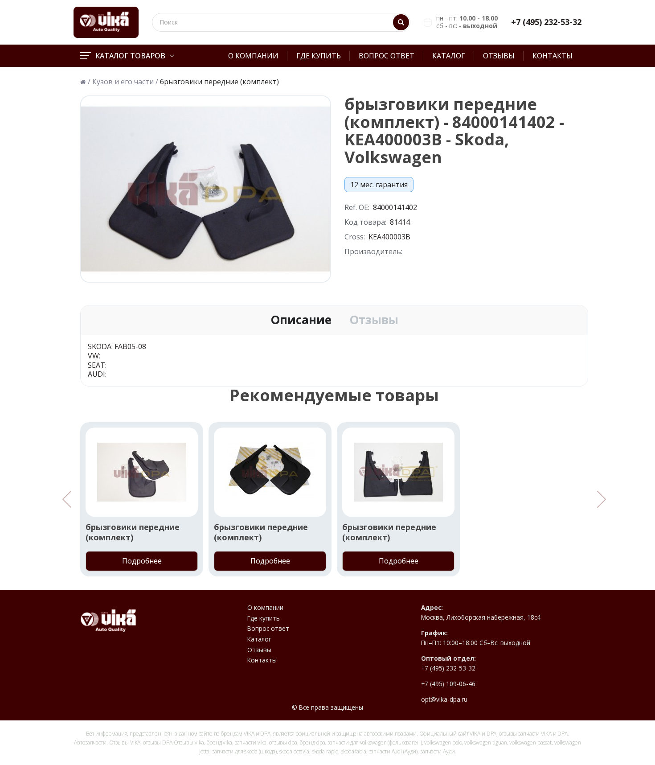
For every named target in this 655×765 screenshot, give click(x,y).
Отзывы (499, 56)
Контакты (552, 56)
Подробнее (142, 561)
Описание (301, 320)
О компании (253, 56)
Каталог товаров (130, 56)
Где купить (318, 56)
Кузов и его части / (125, 81)
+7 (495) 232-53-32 (546, 22)
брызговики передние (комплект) (133, 532)
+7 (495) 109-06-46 (448, 684)
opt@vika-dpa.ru (444, 699)
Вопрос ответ (386, 56)
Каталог (448, 56)
